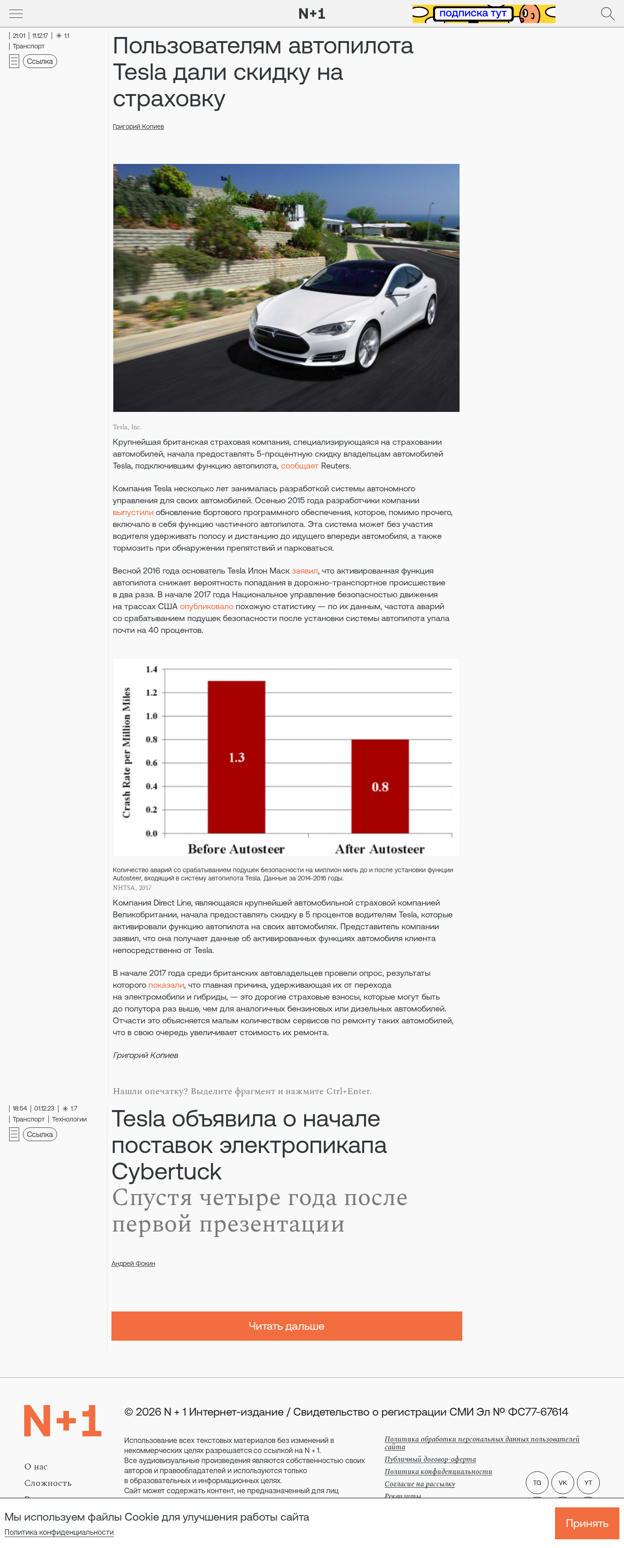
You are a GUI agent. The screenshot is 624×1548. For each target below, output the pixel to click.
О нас (36, 1467)
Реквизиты (403, 1496)
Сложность (48, 1483)
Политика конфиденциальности (59, 1532)
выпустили (133, 512)
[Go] (16, 14)
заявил (305, 570)
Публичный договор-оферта (430, 1459)
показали (166, 985)
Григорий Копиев (138, 126)
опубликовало (206, 606)
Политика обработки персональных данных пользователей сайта (482, 1443)
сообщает (300, 465)
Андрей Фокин (133, 1263)
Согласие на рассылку (420, 1484)
